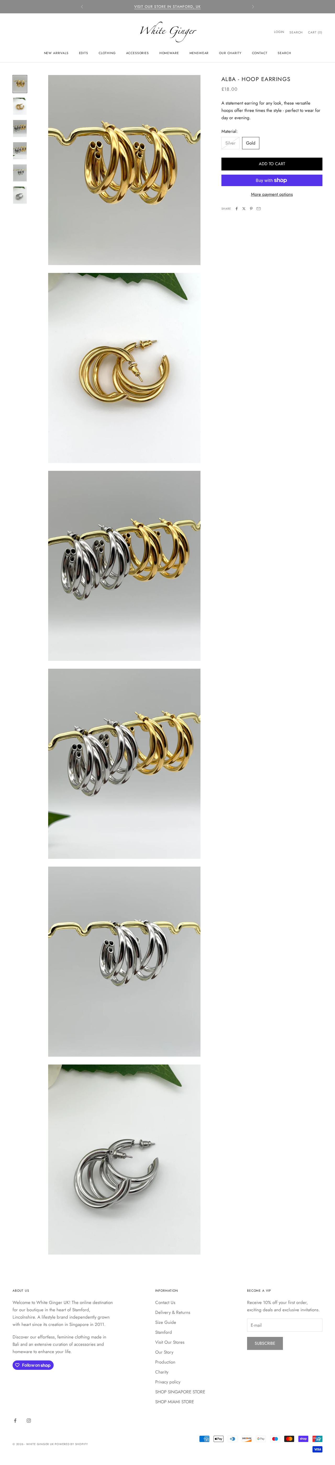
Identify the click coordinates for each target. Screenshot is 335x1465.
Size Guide (165, 1322)
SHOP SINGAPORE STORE (180, 1392)
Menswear (199, 53)
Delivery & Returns (172, 1312)
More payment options (272, 194)
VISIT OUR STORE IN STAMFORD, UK (167, 6)
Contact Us (165, 1302)
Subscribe (265, 1343)
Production (165, 1362)
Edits (83, 53)
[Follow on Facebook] (15, 1420)
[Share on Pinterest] (251, 209)
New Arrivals (56, 53)
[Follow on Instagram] (28, 1420)
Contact (259, 53)
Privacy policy (167, 1382)
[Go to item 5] (20, 173)
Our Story (164, 1352)
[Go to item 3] (20, 128)
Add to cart (272, 164)
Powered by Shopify (71, 1444)
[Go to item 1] (20, 84)
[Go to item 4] (20, 151)
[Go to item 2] (20, 106)
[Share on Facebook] (236, 209)
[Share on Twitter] (244, 209)
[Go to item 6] (20, 195)
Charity (161, 1372)
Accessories (137, 53)
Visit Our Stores (170, 1342)
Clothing (107, 53)
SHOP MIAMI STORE (174, 1402)
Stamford (163, 1332)
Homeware (169, 53)
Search (284, 53)
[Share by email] (258, 209)
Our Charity (230, 53)
